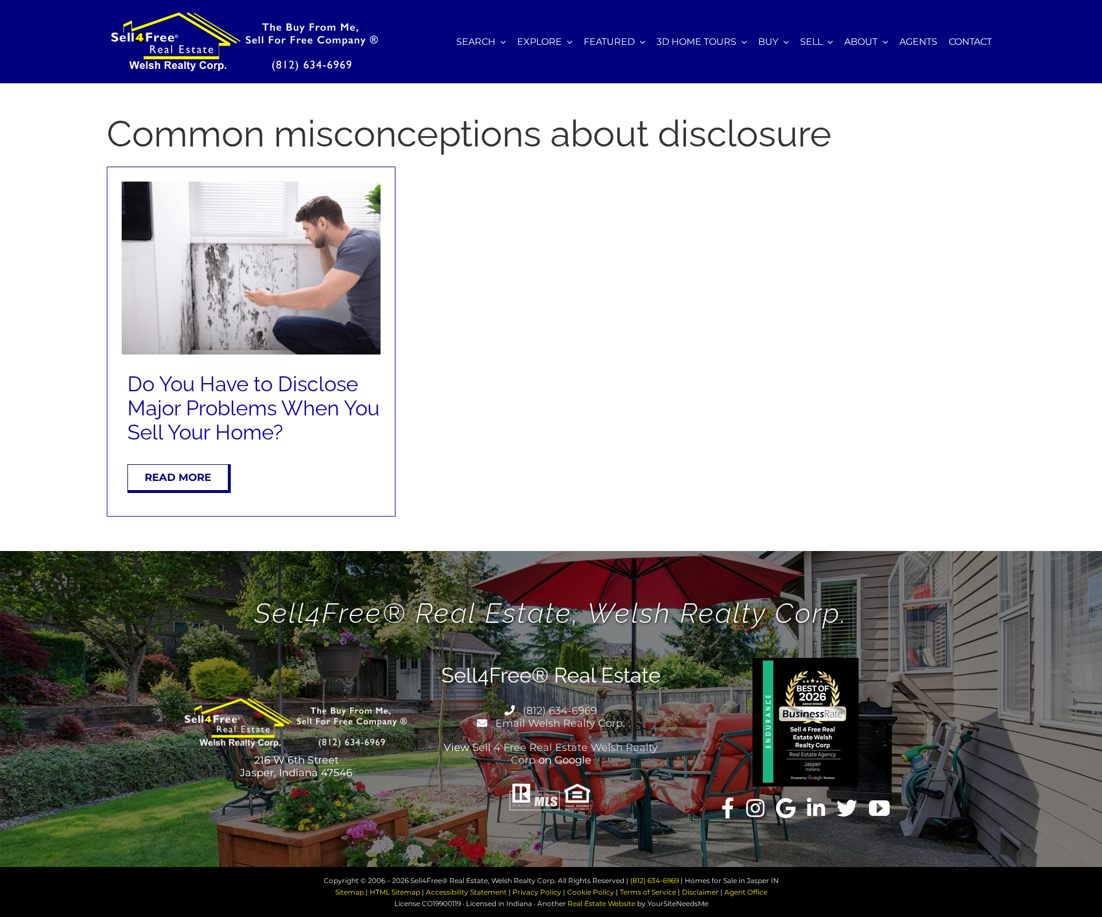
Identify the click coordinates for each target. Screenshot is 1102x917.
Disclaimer (700, 892)
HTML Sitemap (395, 892)
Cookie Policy (590, 892)
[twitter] (847, 808)
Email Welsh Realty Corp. (558, 723)
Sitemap (349, 892)
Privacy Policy (537, 892)
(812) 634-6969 (558, 710)
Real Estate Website (601, 903)
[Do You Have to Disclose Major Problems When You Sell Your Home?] (251, 185)
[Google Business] (786, 808)
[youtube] (879, 808)
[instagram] (755, 808)
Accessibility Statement (466, 892)
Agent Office (745, 892)
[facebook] (728, 808)
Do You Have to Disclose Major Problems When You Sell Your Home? (253, 408)
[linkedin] (816, 808)
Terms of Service (648, 892)
